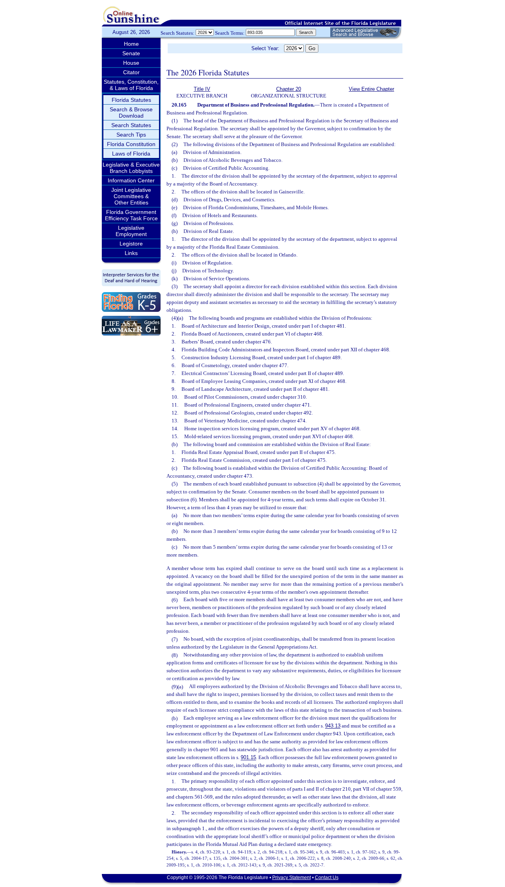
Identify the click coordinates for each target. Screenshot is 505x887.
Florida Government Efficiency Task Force (131, 215)
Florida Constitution (131, 144)
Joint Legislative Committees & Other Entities (131, 196)
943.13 (332, 726)
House (131, 63)
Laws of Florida (131, 153)
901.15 (248, 758)
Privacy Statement (291, 877)
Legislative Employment (131, 231)
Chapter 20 (288, 89)
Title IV (202, 89)
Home (131, 44)
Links (131, 253)
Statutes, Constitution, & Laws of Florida (131, 85)
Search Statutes (131, 125)
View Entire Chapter (371, 89)
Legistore (131, 243)
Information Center (131, 180)
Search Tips (131, 134)
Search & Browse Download (131, 112)
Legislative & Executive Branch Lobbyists (131, 167)
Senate (131, 53)
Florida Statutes (131, 100)
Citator (131, 72)
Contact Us (327, 877)
